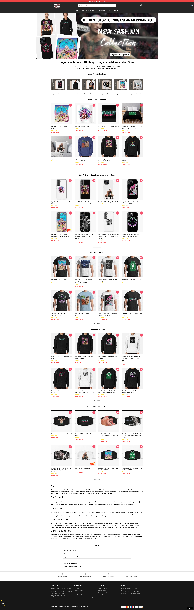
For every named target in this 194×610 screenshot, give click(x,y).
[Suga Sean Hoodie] (73, 84)
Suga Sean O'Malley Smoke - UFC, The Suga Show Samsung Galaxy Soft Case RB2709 (108, 236)
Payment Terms (102, 590)
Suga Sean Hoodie (73, 94)
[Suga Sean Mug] (105, 84)
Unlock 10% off (3, 603)
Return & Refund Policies (104, 592)
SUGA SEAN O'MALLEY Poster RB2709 (108, 126)
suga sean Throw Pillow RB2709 (60, 159)
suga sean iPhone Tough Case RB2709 (108, 202)
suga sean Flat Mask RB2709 (83, 468)
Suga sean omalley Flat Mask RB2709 (61, 433)
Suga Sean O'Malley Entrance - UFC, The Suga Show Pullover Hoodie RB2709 (131, 358)
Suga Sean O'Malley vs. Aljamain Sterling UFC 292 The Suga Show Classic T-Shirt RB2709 (83, 281)
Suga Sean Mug (104, 94)
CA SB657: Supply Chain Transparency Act (85, 597)
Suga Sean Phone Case (57, 94)
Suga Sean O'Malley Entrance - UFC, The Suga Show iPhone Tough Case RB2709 (84, 236)
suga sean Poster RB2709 (82, 126)
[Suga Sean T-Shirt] (89, 84)
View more (97, 168)
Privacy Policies (78, 592)
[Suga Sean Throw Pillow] (136, 84)
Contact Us (101, 594)
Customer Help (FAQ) (103, 597)
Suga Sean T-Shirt (89, 94)
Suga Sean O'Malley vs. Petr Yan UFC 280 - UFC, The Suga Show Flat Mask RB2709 (108, 435)
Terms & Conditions (79, 590)
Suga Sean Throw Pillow (136, 94)
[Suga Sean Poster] (120, 84)
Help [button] (191, 608)
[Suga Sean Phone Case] (58, 84)
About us (77, 588)
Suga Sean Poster (120, 94)
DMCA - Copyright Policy (80, 594)
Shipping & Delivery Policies (104, 588)
